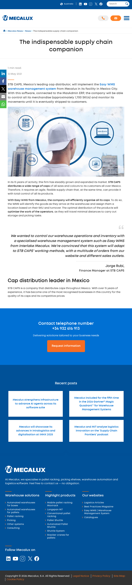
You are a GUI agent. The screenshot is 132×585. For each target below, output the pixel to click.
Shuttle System (56, 531)
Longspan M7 (55, 510)
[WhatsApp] (3, 104)
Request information (66, 346)
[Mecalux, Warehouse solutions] (18, 21)
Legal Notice (81, 576)
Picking (11, 520)
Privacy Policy (101, 576)
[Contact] (115, 18)
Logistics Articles (94, 503)
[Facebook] (3, 81)
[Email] (3, 96)
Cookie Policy (15, 579)
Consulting (13, 528)
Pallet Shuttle (55, 520)
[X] (3, 89)
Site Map (119, 576)
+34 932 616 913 (66, 328)
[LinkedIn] (3, 73)
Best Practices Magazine (98, 507)
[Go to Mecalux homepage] (4, 31)
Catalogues (91, 518)
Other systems (15, 524)
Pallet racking (15, 516)
